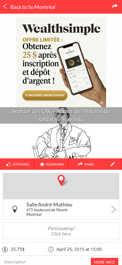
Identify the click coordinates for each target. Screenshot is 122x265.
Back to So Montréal (32, 7)
